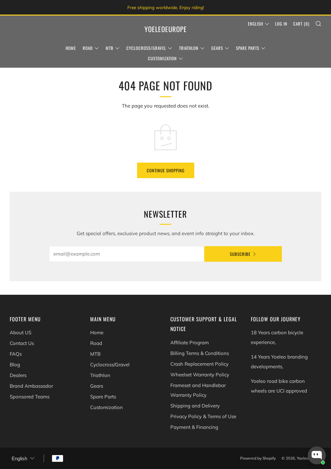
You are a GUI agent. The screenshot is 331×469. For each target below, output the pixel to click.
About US (20, 332)
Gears (217, 48)
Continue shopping (166, 170)
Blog (15, 364)
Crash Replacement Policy (199, 364)
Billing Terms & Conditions (199, 353)
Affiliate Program (189, 342)
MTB (109, 48)
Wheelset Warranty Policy (199, 375)
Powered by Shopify (258, 458)
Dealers (18, 375)
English (255, 23)
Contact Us (22, 343)
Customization (162, 58)
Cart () (301, 23)
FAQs (16, 354)
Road (88, 48)
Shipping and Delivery (195, 406)
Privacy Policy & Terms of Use (203, 416)
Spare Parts (247, 48)
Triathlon (188, 48)
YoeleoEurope (165, 29)
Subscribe (240, 254)
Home (71, 48)
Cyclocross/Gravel (146, 48)
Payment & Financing (194, 427)
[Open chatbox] (317, 455)
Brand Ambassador (31, 386)
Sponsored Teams (29, 397)
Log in (281, 23)
